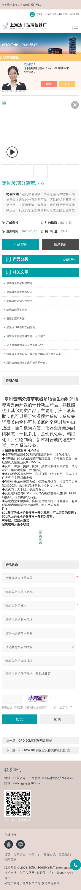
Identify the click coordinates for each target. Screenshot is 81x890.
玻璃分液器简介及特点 (19, 300)
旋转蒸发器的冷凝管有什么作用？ (25, 336)
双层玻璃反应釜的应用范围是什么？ (27, 362)
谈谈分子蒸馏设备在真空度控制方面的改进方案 (33, 353)
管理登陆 (10, 859)
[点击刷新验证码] (37, 698)
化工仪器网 (27, 872)
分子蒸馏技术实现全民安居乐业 (24, 345)
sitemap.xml (64, 867)
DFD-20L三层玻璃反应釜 (35, 740)
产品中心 (35, 854)
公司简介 (19, 854)
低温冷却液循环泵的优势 (20, 327)
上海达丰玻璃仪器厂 (24, 4)
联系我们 (60, 244)
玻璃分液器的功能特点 (19, 283)
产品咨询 (20, 244)
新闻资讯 (50, 854)
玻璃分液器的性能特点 (19, 292)
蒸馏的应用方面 (15, 318)
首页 (7, 854)
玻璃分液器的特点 (16, 309)
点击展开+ (69, 259)
